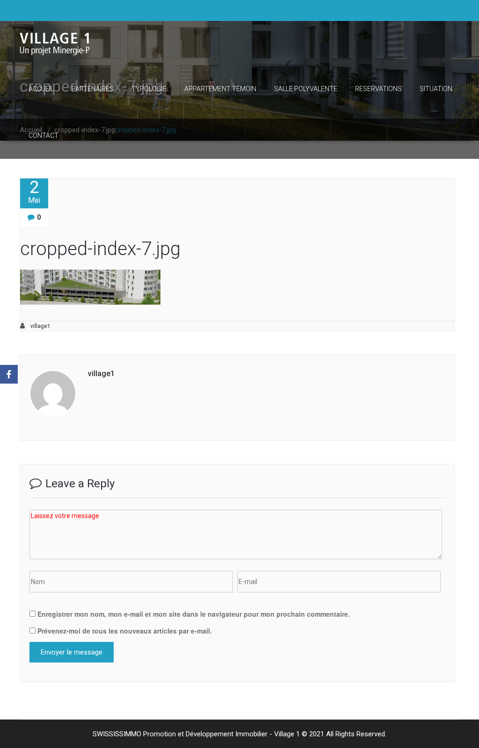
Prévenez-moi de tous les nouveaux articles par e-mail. (124, 630)
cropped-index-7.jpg (100, 249)
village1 (40, 326)
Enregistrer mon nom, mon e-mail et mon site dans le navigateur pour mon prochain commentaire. (193, 614)
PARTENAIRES (93, 89)
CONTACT (43, 135)
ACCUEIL (41, 89)
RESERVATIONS (378, 89)
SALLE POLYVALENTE (305, 89)
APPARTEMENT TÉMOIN (220, 89)
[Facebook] (9, 374)
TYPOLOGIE (149, 89)
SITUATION (436, 89)
